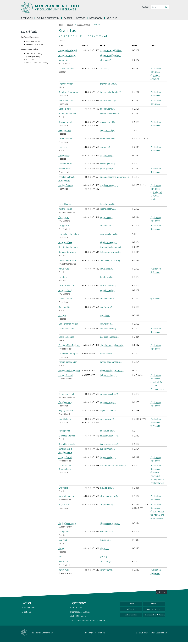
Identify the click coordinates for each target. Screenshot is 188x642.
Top (163, 592)
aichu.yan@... (106, 561)
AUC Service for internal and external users (157, 515)
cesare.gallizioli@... (109, 164)
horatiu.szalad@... (108, 457)
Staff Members (28, 607)
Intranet (131, 603)
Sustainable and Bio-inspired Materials (87, 620)
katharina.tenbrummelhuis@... (113, 465)
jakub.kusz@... (106, 269)
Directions (26, 612)
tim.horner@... (106, 217)
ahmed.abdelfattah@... (110, 55)
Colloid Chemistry (78, 616)
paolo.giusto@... (107, 168)
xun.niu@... (105, 315)
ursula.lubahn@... (108, 298)
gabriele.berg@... (107, 109)
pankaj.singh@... (107, 431)
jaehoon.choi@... (107, 130)
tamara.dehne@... (108, 138)
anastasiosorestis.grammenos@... (115, 177)
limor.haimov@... (107, 204)
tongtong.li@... (106, 277)
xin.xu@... (104, 548)
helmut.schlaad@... (109, 375)
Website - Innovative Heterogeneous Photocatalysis (157, 477)
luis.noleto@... (106, 324)
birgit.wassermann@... (110, 523)
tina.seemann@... (108, 402)
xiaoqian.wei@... (107, 531)
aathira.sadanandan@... (111, 362)
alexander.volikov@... (109, 496)
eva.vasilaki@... (107, 488)
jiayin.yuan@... (106, 570)
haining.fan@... (107, 155)
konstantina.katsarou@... (111, 247)
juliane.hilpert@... (108, 209)
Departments (78, 603)
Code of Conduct (131, 615)
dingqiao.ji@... (106, 225)
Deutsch (145, 7)
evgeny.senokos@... (109, 410)
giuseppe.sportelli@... (109, 436)
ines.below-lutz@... (108, 100)
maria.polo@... (106, 353)
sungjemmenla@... (108, 449)
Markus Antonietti (155, 77)
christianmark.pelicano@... (112, 345)
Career (68, 18)
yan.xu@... (105, 556)
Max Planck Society (154, 609)
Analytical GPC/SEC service (156, 195)
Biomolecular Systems (80, 612)
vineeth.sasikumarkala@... (112, 370)
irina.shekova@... (108, 419)
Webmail (154, 603)
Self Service (131, 609)
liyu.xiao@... (105, 540)
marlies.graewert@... (109, 185)
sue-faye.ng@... (107, 307)
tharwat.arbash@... (108, 84)
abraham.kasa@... (108, 242)
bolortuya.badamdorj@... (111, 92)
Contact (26, 603)
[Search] (166, 7)
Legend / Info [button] (29, 31)
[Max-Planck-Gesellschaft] (25, 633)
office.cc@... (105, 68)
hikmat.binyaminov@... (110, 113)
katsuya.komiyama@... (110, 252)
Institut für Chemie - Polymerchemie (157, 385)
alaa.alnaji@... (106, 60)
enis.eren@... (106, 147)
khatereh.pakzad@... (109, 328)
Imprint (101, 633)
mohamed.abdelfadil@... (111, 50)
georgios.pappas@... (109, 337)
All (105, 36)
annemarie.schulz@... (110, 394)
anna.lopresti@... (107, 290)
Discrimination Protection (155, 615)
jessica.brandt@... (108, 122)
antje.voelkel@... (107, 504)
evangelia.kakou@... (109, 234)
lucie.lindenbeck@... (109, 285)
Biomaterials (76, 607)
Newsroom (95, 18)
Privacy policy (90, 633)
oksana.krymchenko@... (111, 260)
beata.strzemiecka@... (110, 444)
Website (156, 298)
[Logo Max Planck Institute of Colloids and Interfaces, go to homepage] (69, 7)
